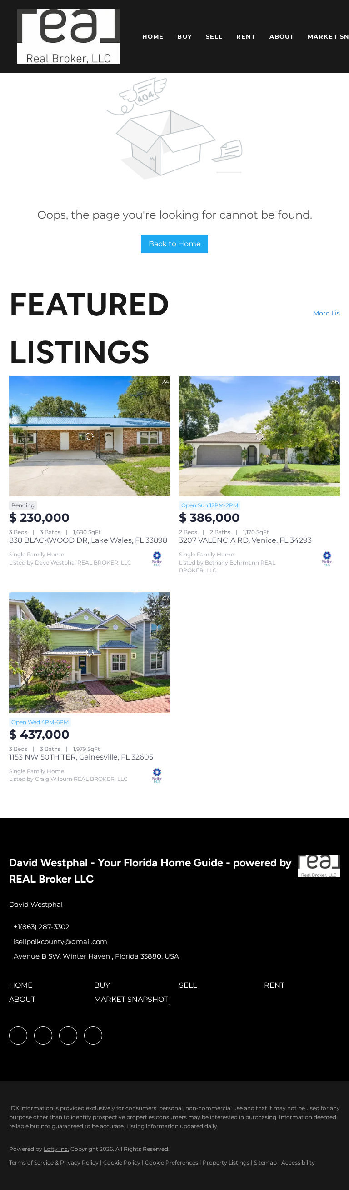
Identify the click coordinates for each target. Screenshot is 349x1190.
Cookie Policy (121, 1162)
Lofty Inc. (56, 1148)
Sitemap (265, 1162)
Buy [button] (184, 36)
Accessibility (298, 1162)
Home (153, 36)
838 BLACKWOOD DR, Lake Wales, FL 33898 (88, 540)
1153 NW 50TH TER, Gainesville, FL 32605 (81, 757)
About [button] (281, 36)
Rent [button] (245, 36)
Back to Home (175, 244)
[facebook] (18, 1035)
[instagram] (43, 1035)
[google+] (93, 1035)
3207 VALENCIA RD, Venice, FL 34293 (245, 540)
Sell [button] (214, 36)
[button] (68, 36)
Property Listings (226, 1162)
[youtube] (68, 1035)
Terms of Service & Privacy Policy (54, 1162)
